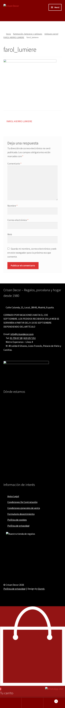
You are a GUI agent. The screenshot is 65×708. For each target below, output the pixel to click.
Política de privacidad (18, 525)
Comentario (14, 163)
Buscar (32, 703)
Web (9, 234)
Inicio (8, 33)
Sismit (41, 588)
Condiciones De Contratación (22, 502)
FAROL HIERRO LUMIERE (13, 37)
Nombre (12, 205)
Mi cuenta (11, 703)
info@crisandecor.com (22, 334)
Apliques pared (51, 33)
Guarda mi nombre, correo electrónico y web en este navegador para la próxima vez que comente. (31, 252)
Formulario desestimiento (21, 513)
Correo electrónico (17, 220)
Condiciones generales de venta (23, 508)
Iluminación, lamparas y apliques (27, 33)
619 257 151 (30, 338)
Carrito (50, 700)
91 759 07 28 (16, 338)
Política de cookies (17, 519)
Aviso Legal (13, 496)
